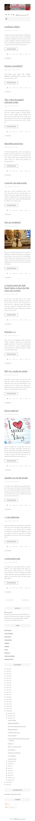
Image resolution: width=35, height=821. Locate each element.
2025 (7, 671)
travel (6, 649)
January (10, 780)
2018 (7, 688)
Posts (8, 804)
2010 (7, 706)
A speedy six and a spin (15, 183)
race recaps (7, 636)
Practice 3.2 (10, 331)
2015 (7, 695)
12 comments (7, 58)
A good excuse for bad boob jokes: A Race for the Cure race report (16, 288)
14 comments (7, 277)
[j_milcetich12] (8, 612)
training (6, 646)
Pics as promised (12, 222)
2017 (7, 690)
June (9, 768)
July (9, 766)
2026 (7, 669)
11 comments (7, 135)
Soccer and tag (11, 410)
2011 (7, 704)
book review (7, 630)
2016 (7, 692)
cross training (8, 633)
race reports (8, 640)
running (6, 643)
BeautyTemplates (21, 819)
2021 (7, 681)
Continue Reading (11, 49)
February (10, 777)
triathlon (7, 653)
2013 (7, 699)
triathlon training (9, 656)
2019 (7, 685)
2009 (7, 709)
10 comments (7, 363)
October (10, 718)
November (11, 716)
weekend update (8, 659)
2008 (7, 711)
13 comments (7, 509)
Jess (6, 30)
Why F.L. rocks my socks (15, 371)
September (11, 761)
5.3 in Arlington (11, 517)
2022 (7, 678)
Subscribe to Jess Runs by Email (12, 794)
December (10, 713)
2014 (7, 697)
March (9, 775)
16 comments (7, 469)
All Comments (10, 807)
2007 (7, 782)
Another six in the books (16, 477)
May (9, 770)
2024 (7, 674)
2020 (7, 683)
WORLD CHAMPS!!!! (13, 66)
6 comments (7, 91)
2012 (7, 702)
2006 (7, 784)
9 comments (7, 214)
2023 (7, 676)
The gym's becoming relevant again (14, 100)
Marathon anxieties (13, 143)
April (9, 773)
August (10, 763)
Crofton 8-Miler (12, 26)
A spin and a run (12, 558)
